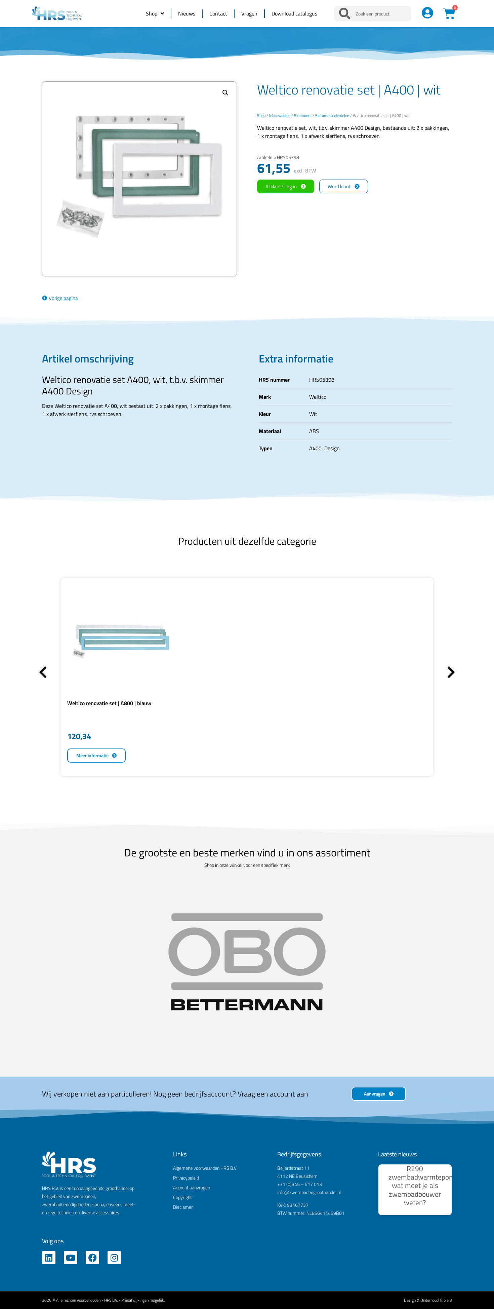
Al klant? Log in (281, 186)
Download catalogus (294, 13)
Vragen (249, 13)
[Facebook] (92, 1066)
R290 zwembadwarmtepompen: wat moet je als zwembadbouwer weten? (428, 993)
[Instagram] (114, 1066)
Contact (218, 13)
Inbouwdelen (279, 115)
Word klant (339, 186)
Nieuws (186, 13)
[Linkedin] (48, 1066)
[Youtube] (70, 1066)
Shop (151, 13)
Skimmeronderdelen (332, 115)
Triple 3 (446, 1108)
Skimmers (303, 115)
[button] (225, 93)
